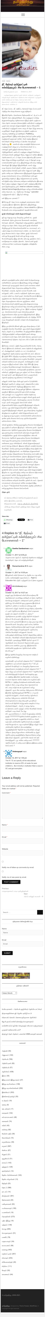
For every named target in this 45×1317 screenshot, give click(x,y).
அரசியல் (5, 1059)
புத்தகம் (5, 1224)
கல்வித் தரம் (9, 100)
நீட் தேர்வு (16, 100)
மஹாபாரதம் (6, 1241)
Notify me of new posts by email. (14, 877)
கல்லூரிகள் (31, 97)
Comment (6, 793)
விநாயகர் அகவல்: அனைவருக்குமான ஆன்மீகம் (19, 1017)
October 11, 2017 (26, 92)
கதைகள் (5, 1113)
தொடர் (4, 1187)
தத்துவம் (5, 1167)
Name (5, 824)
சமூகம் (8, 80)
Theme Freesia (24, 1306)
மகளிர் (4, 1237)
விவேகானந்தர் (7, 1262)
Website (5, 849)
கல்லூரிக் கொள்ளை (24, 102)
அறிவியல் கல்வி (22, 97)
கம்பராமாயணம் (7, 1117)
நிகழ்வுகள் (6, 1196)
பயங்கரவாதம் (7, 1208)
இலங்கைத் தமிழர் (8, 1096)
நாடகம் (4, 1191)
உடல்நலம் (5, 1100)
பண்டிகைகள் (6, 1204)
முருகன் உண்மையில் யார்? (11, 1030)
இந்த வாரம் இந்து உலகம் (11, 1080)
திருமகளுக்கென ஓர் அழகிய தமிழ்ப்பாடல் (17, 1013)
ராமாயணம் (6, 1245)
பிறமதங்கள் (6, 1216)
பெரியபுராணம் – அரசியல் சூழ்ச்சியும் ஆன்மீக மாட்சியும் (22, 1009)
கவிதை (5, 1129)
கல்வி (3, 80)
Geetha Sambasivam (20, 548)
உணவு (4, 1104)
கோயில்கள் (6, 1138)
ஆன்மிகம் (5, 1071)
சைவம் (4, 1162)
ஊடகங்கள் (6, 1109)
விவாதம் (5, 1258)
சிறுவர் (4, 1154)
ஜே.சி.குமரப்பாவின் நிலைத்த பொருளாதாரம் (18, 1021)
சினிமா (4, 1150)
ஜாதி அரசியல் (23, 95)
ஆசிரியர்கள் (14, 97)
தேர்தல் (4, 1183)
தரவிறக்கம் (6, 1171)
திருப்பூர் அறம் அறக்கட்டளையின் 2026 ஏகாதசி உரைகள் (22, 1034)
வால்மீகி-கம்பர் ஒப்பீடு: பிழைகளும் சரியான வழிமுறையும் (22, 1025)
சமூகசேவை (6, 1142)
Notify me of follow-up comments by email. (18, 867)
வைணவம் (5, 1274)
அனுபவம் (5, 1055)
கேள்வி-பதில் (6, 1133)
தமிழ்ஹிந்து (6, 1306)
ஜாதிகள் (16, 95)
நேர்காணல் (6, 1200)
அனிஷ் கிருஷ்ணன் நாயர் (10, 92)
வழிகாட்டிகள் (6, 1253)
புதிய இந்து (6, 1220)
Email (4, 837)
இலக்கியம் (6, 1092)
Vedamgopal (17, 751)
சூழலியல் (5, 1158)
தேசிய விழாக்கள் (8, 1179)
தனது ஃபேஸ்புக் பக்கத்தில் (28, 504)
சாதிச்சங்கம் (14, 102)
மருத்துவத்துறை (9, 95)
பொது (4, 1229)
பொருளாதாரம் (7, 1233)
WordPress (33, 1306)
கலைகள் (5, 1121)
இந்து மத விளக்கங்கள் (10, 1088)
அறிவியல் (5, 1067)
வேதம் (4, 1270)
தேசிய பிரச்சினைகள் (9, 1175)
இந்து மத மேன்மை (9, 1084)
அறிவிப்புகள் (6, 1063)
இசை (4, 1075)
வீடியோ (4, 1266)
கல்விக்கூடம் (13, 104)
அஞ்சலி (5, 1051)
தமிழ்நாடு (31, 95)
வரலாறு (5, 1249)
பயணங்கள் (6, 1212)
